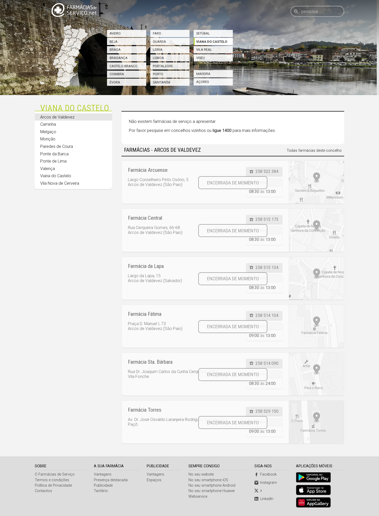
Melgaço (48, 131)
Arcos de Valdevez (57, 117)
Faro (157, 33)
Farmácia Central (145, 218)
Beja (114, 42)
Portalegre (163, 66)
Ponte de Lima (53, 161)
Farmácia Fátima (144, 314)
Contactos (43, 491)
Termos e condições (52, 480)
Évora (115, 82)
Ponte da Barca (54, 153)
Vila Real (204, 50)
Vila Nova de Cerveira (59, 183)
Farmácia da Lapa (146, 266)
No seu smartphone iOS (208, 480)
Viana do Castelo (211, 42)
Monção (47, 139)
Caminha (48, 124)
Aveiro (115, 33)
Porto (158, 74)
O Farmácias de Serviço (55, 474)
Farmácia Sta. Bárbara (150, 362)
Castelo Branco (123, 66)
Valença (47, 168)
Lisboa (158, 58)
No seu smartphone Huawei (211, 491)
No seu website (201, 474)
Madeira (203, 74)
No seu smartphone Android (211, 485)
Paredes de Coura (56, 146)
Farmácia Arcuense (148, 170)
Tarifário (101, 491)
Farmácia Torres (144, 410)
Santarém (161, 82)
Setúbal (203, 33)
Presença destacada (111, 480)
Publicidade (103, 485)
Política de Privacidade (53, 485)
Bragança (119, 58)
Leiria (157, 50)
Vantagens (102, 474)
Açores (202, 82)
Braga (115, 50)
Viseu (200, 58)
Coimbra (117, 74)
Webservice (197, 496)
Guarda (159, 42)
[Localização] (316, 182)
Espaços (154, 480)
